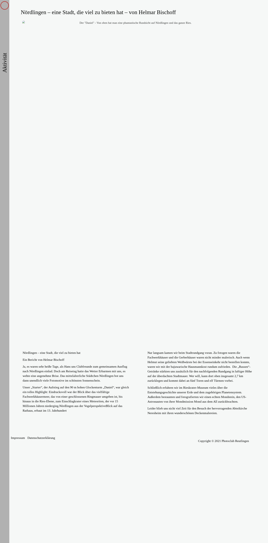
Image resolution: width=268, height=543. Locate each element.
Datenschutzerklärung (41, 437)
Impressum (18, 437)
